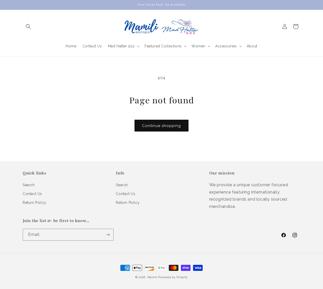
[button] (28, 26)
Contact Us (32, 194)
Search (29, 185)
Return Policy (34, 203)
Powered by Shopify (173, 277)
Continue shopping (161, 125)
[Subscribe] (107, 235)
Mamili (152, 277)
